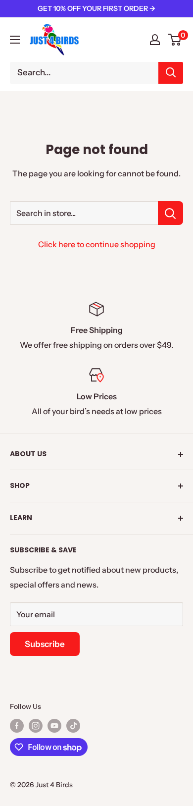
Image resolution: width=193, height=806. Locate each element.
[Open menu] (15, 40)
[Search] (170, 73)
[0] (175, 40)
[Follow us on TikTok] (73, 726)
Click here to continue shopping (96, 244)
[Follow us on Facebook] (17, 726)
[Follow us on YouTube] (54, 726)
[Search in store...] (170, 213)
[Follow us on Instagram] (36, 726)
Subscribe (45, 644)
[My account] (155, 39)
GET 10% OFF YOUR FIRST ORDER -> (96, 8)
